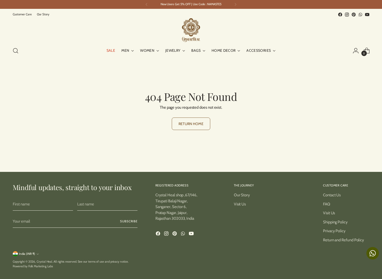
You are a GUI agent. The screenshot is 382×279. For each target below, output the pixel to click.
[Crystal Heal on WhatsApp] (360, 14)
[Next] (235, 4)
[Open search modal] (15, 51)
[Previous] (146, 4)
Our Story (242, 195)
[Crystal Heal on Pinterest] (353, 14)
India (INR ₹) (27, 254)
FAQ (326, 204)
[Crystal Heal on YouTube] (367, 14)
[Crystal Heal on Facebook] (340, 14)
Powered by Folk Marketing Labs (33, 266)
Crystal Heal (44, 261)
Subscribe (128, 221)
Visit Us (240, 204)
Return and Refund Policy (343, 240)
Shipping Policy (335, 222)
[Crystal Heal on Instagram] (347, 14)
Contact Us (332, 195)
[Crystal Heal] (191, 30)
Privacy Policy (334, 231)
